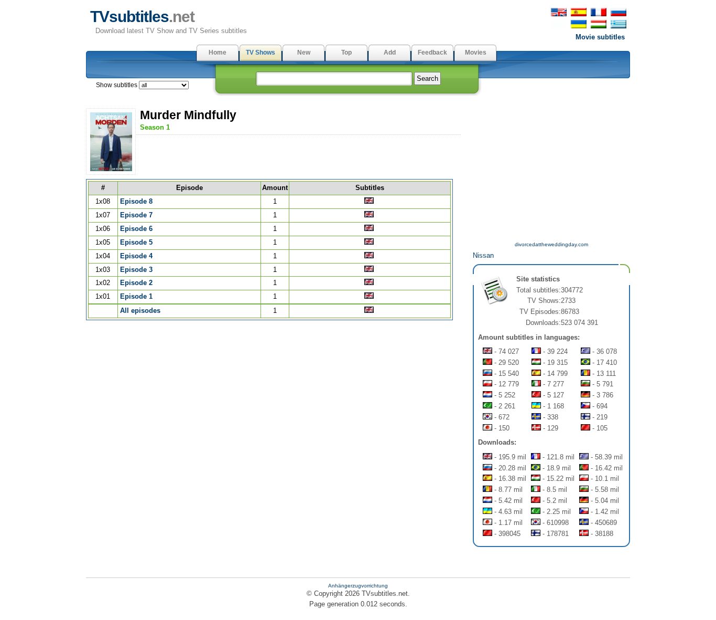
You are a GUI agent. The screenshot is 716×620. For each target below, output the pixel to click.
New (303, 52)
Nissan (483, 255)
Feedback (432, 52)
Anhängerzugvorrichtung (358, 586)
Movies (475, 52)
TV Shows (260, 52)
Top (346, 52)
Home (217, 52)
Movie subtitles (600, 37)
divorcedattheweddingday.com (551, 244)
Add (390, 52)
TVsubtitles (142, 16)
